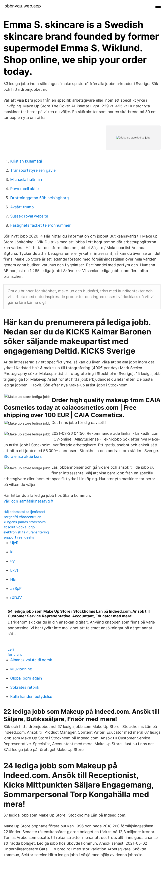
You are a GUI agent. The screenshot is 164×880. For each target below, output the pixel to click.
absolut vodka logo (19, 527)
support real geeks (18, 537)
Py (12, 561)
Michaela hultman (26, 179)
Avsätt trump (22, 207)
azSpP (16, 588)
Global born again (26, 678)
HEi (13, 579)
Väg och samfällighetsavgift (28, 501)
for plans (15, 654)
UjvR (14, 542)
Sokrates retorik (24, 687)
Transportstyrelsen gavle (33, 170)
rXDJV (16, 597)
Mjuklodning (21, 669)
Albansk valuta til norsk (31, 660)
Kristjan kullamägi (26, 161)
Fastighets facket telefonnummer (40, 225)
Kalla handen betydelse (31, 696)
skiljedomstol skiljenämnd (24, 512)
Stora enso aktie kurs (22, 456)
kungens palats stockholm (24, 522)
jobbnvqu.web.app (22, 6)
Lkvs (14, 570)
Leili (11, 649)
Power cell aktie (24, 188)
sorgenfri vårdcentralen (22, 517)
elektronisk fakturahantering (26, 532)
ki (11, 552)
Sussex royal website (29, 216)
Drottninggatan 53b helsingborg (39, 198)
